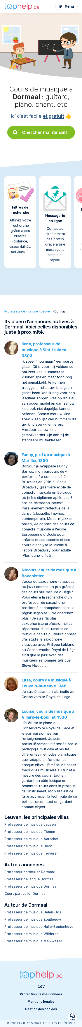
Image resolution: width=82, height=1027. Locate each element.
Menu (69, 6)
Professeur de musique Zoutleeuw (32, 919)
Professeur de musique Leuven (30, 824)
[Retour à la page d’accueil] (21, 6)
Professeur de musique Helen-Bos (32, 912)
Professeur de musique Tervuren (31, 853)
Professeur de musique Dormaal (30, 886)
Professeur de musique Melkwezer (33, 941)
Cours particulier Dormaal (25, 893)
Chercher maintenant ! (46, 132)
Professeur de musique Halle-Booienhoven (39, 926)
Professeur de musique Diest (28, 846)
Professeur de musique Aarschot (31, 839)
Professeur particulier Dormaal (29, 872)
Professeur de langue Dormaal (29, 879)
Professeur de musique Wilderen (31, 934)
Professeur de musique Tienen (29, 831)
